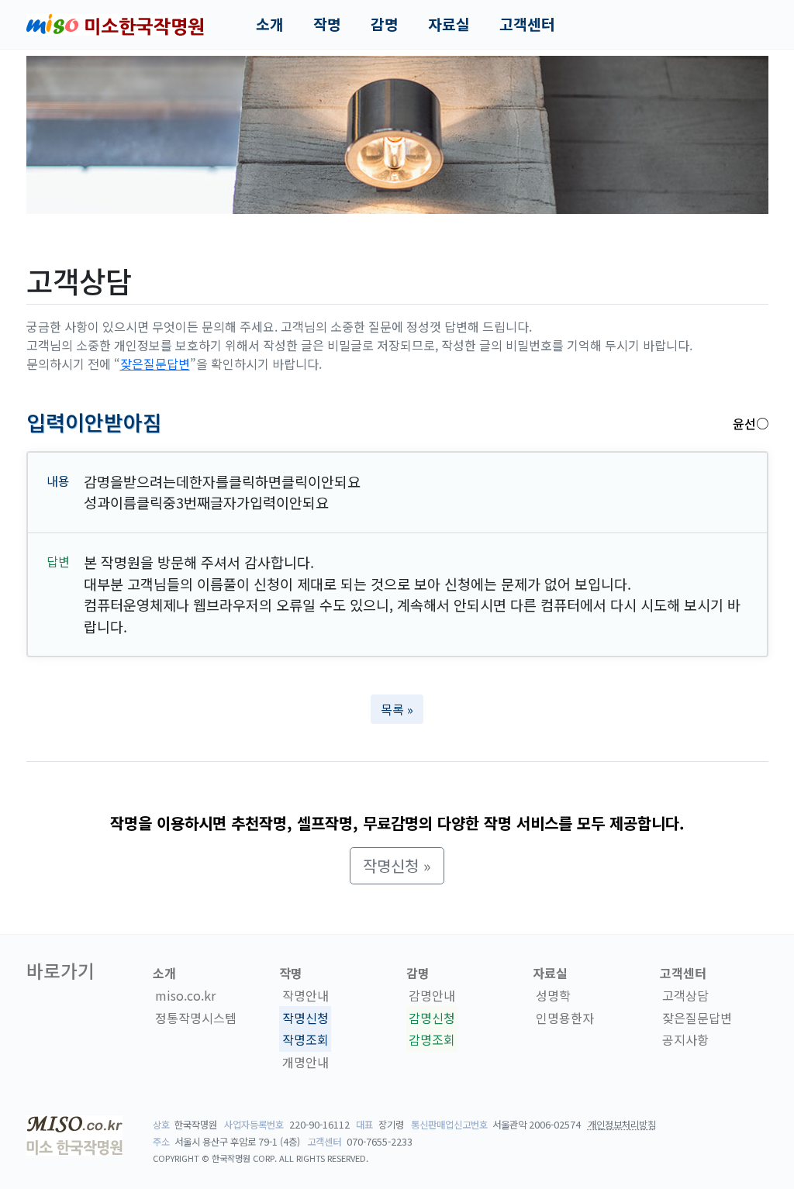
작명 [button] (327, 24)
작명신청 (305, 1017)
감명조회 (432, 1040)
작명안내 (305, 995)
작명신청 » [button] (397, 865)
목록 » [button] (397, 709)
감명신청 (432, 1017)
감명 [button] (385, 24)
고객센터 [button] (527, 24)
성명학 (553, 995)
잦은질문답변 (155, 363)
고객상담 (685, 995)
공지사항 (685, 1040)
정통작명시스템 (195, 1017)
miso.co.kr (185, 995)
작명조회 (305, 1040)
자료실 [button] (449, 24)
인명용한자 (565, 1017)
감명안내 (432, 995)
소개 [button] (270, 24)
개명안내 (305, 1062)
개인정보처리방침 (622, 1125)
